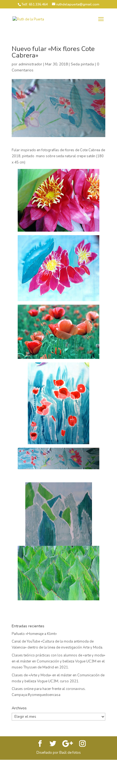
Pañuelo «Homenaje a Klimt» (34, 633)
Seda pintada (82, 64)
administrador (30, 64)
